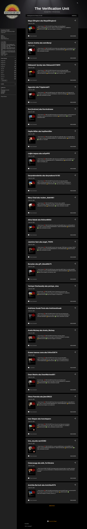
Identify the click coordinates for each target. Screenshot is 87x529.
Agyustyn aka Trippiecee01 (39, 87)
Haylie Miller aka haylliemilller (40, 131)
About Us (3, 36)
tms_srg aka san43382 (37, 441)
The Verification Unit (52, 9)
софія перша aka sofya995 (39, 153)
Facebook (3, 91)
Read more (73, 36)
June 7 (2, 78)
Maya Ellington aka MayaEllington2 (42, 21)
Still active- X (3, 37)
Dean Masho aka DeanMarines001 (41, 375)
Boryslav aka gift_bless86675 (39, 264)
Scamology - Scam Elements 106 (8, 50)
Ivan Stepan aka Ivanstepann (39, 419)
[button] (75, 21)
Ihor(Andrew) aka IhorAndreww (40, 109)
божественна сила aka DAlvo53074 (42, 352)
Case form (3, 32)
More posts (52, 505)
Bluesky (2, 93)
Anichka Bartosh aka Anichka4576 (42, 485)
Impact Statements (5, 38)
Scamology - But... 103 (5, 46)
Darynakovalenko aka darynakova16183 (44, 176)
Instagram (3, 92)
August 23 (3, 62)
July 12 (2, 70)
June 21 (2, 74)
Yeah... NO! (3, 55)
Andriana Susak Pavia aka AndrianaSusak (44, 308)
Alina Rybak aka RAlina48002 (39, 220)
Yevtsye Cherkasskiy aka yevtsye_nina (43, 286)
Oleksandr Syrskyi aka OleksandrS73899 (44, 65)
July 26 (2, 68)
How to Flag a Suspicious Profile (8, 31)
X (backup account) (5, 90)
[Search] (77, 3)
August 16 (3, 64)
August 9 (3, 66)
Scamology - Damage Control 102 (8, 45)
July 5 (2, 72)
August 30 (3, 60)
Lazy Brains (3, 43)
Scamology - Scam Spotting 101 (7, 44)
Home (2, 35)
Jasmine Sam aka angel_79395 (40, 242)
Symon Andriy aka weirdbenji (39, 43)
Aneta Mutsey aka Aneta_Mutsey (41, 330)
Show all (74, 15)
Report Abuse (4, 96)
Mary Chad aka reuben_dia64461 (41, 198)
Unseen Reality (4, 54)
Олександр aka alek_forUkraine (41, 463)
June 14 (2, 76)
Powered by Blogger (53, 521)
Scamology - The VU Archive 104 (8, 47)
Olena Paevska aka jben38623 (40, 397)
